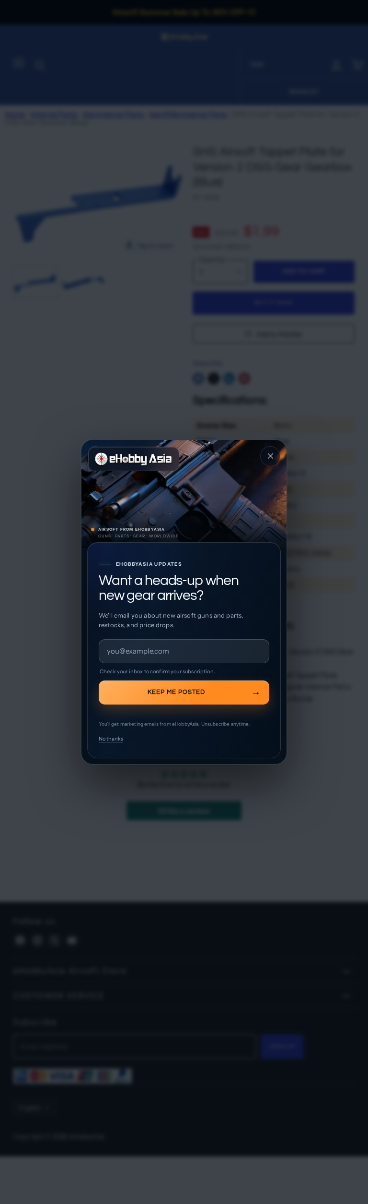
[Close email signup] (270, 456)
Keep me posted (176, 692)
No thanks (111, 738)
